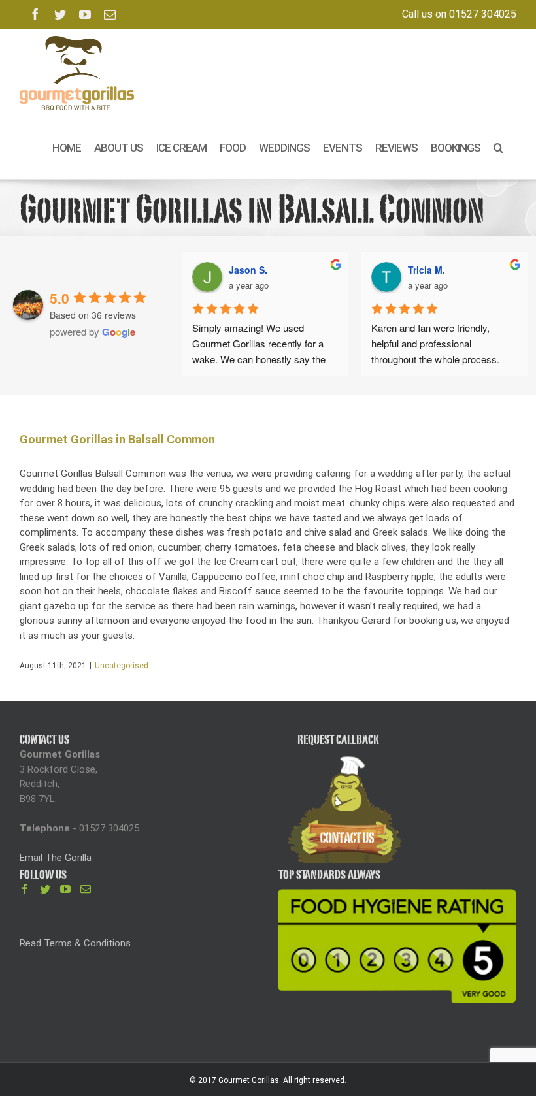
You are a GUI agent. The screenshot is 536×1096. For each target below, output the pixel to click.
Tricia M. (426, 269)
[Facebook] (25, 889)
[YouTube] (65, 889)
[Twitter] (45, 889)
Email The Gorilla (56, 857)
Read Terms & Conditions (75, 943)
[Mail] (85, 889)
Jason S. (248, 269)
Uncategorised (121, 665)
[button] (498, 148)
